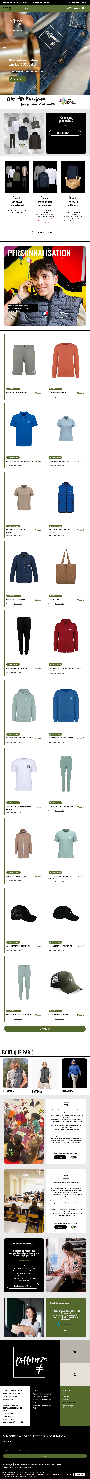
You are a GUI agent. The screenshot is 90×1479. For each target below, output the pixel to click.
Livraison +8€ (18, 397)
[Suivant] (85, 47)
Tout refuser (67, 1474)
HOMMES (8, 1090)
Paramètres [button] (55, 1474)
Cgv (34, 1402)
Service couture (68, 1408)
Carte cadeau (68, 1405)
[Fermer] (87, 1474)
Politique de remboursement (43, 1399)
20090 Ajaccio (8, 1399)
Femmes (66, 1394)
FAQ (34, 1408)
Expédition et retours (40, 1397)
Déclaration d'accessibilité (42, 1405)
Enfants (66, 1399)
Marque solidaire (69, 1402)
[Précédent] (4, 47)
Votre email (7, 1441)
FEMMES (37, 1091)
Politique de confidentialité (42, 1394)
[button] (69, 8)
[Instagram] (75, 1351)
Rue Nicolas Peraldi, (10, 1397)
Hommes (66, 1397)
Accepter (80, 1474)
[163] (75, 1374)
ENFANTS (67, 1091)
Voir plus (45, 1029)
